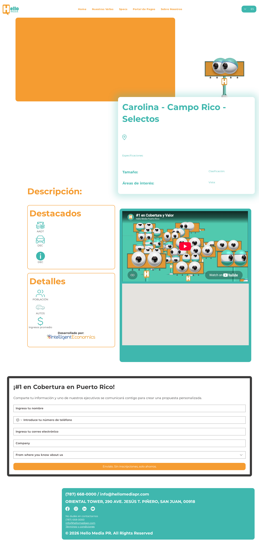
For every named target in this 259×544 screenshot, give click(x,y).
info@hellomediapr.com (124, 494)
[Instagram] (76, 509)
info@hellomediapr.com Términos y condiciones (80, 524)
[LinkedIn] (84, 509)
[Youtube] (93, 509)
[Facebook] (67, 509)
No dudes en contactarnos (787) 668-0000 (82, 518)
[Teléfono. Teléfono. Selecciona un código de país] (19, 420)
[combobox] (129, 455)
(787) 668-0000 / (82, 494)
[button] (103, 9)
